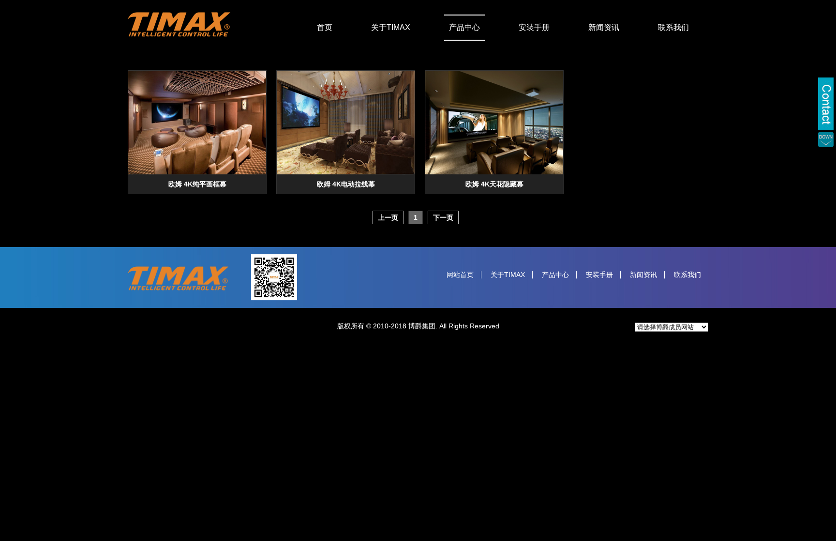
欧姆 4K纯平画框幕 (197, 184)
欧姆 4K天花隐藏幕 (494, 184)
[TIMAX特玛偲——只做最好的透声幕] (179, 34)
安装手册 (534, 27)
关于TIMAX (390, 27)
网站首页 (460, 274)
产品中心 (464, 27)
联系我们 (673, 27)
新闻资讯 (603, 27)
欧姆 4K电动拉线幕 (346, 184)
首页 (324, 27)
